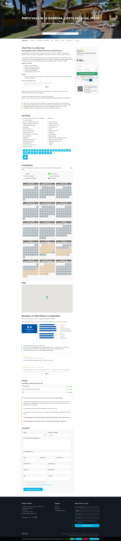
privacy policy (80, 522)
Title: (24, 457)
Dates (24, 432)
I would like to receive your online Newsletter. (36, 482)
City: (24, 476)
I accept (72, 539)
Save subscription (87, 525)
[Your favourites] (115, 3)
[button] (47, 297)
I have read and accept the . (39, 484)
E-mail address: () (28, 451)
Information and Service (91, 3)
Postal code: (51, 469)
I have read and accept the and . (87, 521)
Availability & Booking (42, 40)
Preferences (79, 539)
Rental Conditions (66, 533)
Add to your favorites (87, 77)
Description (25, 40)
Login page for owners (60, 510)
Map (51, 40)
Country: (50, 476)
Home (81, 3)
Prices (62, 40)
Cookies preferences (93, 533)
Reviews (57, 40)
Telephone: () (27, 463)
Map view (102, 3)
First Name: (43, 457)
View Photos (61, 33)
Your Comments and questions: (31, 438)
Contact (77, 40)
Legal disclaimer (83, 533)
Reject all (86, 539)
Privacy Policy (75, 533)
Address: (25, 469)
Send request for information (33, 489)
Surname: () (60, 457)
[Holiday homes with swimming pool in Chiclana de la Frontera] (8, 5)
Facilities (32, 40)
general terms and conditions (45, 484)
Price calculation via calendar (87, 73)
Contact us (57, 508)
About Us (57, 506)
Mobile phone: (51, 463)
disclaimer (92, 521)
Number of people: (53, 432)
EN (108, 3)
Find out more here (94, 539)
